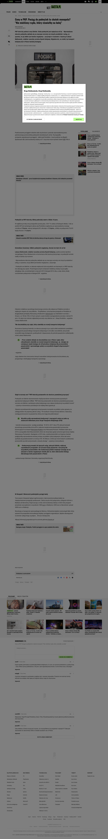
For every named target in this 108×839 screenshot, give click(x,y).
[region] (54, 103)
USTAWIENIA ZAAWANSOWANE (34, 119)
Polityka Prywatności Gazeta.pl (71, 114)
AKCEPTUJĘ (79, 119)
